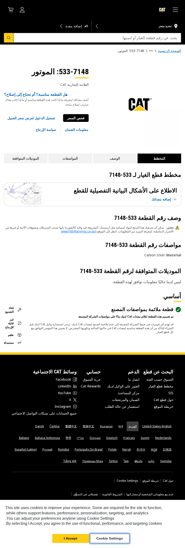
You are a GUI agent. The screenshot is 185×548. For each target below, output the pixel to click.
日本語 (167, 449)
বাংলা (120, 426)
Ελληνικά (95, 438)
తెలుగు (138, 461)
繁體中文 (71, 426)
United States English (157, 426)
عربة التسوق (92, 379)
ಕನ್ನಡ (154, 449)
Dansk (39, 426)
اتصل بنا (133, 379)
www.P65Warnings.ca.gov (79, 231)
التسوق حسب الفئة (159, 379)
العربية (133, 426)
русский (47, 449)
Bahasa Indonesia (47, 438)
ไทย (126, 461)
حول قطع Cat (163, 399)
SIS (170, 393)
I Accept (70, 538)
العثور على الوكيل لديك (123, 386)
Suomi (145, 438)
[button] (31, 118)
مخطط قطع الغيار (160, 386)
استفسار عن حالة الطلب (122, 406)
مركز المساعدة (128, 393)
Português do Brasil (89, 449)
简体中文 (88, 426)
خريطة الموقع (163, 406)
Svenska (166, 461)
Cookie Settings (127, 481)
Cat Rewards (91, 386)
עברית (80, 438)
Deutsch (112, 438)
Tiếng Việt (69, 461)
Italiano (24, 438)
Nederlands (163, 438)
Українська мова (92, 461)
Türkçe (113, 461)
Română (63, 449)
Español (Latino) (26, 449)
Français (129, 438)
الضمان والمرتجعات (125, 399)
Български (106, 426)
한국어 (141, 449)
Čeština (54, 426)
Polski (112, 449)
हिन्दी (68, 438)
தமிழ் (151, 461)
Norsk (126, 449)
